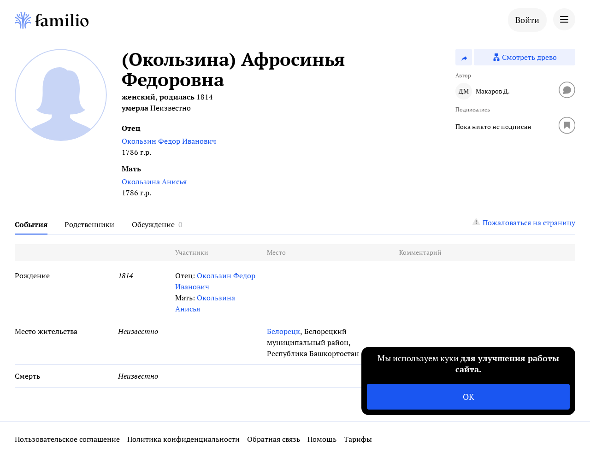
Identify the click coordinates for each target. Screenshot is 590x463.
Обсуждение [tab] (153, 224)
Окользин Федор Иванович (169, 141)
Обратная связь (273, 439)
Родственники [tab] (89, 224)
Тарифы (358, 439)
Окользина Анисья (154, 181)
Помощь (321, 439)
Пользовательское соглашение (67, 439)
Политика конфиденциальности (183, 439)
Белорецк (283, 331)
